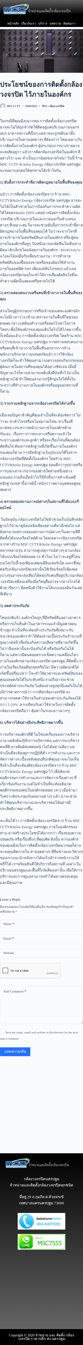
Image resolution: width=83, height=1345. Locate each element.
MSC (45, 106)
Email (8, 938)
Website (8, 953)
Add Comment (14, 991)
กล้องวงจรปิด (56, 106)
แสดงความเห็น (15, 1051)
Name (8, 924)
